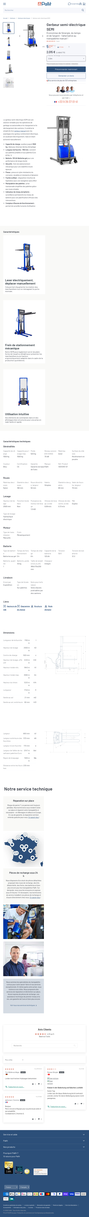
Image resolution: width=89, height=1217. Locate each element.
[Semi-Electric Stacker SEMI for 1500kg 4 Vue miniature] (8, 28)
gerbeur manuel (20, 131)
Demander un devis (66, 76)
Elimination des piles (19, 1207)
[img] (9, 1069)
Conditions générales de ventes (12, 1205)
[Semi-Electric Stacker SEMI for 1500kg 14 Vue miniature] (8, 41)
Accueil (5, 18)
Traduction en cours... (16, 1087)
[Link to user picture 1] (65, 1078)
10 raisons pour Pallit (11, 1156)
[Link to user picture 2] (50, 1082)
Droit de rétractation (71, 1205)
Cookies (30, 1207)
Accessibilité (7, 1207)
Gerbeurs (12, 18)
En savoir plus (33, 817)
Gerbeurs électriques (24, 18)
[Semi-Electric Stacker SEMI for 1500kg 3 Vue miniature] (8, 68)
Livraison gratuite (29, 1205)
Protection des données (43, 1207)
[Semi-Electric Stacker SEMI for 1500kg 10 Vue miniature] (8, 55)
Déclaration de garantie (43, 1205)
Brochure (38, 606)
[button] (51, 41)
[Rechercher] (83, 10)
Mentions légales (58, 1205)
